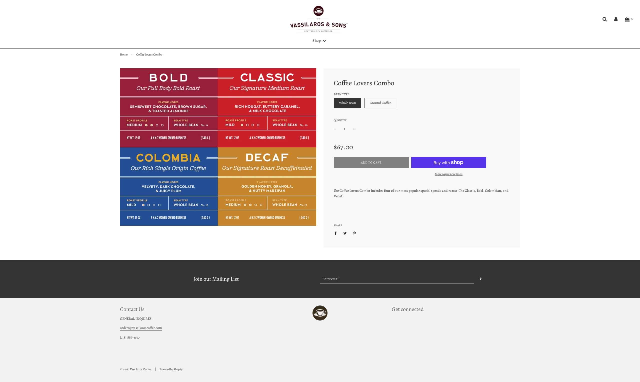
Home (124, 54)
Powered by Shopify (171, 369)
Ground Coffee (380, 102)
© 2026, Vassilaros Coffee (135, 369)
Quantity (340, 120)
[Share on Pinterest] (354, 233)
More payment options (448, 174)
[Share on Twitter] (345, 233)
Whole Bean (347, 102)
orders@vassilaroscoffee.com (141, 328)
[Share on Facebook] (337, 233)
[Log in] (616, 19)
